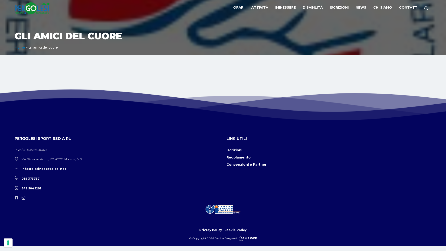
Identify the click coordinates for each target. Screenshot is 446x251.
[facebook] (18, 198)
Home (20, 47)
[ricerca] (426, 8)
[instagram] (25, 198)
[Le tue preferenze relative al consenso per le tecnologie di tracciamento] (8, 242)
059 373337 (31, 178)
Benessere (285, 7)
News (361, 7)
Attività (259, 7)
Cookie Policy (235, 230)
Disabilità (313, 7)
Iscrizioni (339, 7)
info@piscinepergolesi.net (44, 169)
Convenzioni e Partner (246, 164)
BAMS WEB (248, 238)
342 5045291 (31, 188)
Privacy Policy (210, 230)
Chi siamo (382, 7)
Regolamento (238, 157)
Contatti (408, 7)
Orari (238, 7)
